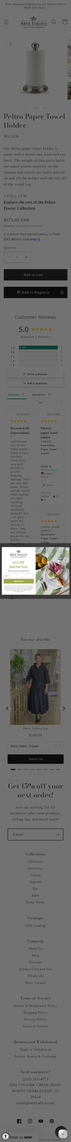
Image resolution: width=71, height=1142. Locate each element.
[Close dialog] (67, 549)
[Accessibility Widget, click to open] (5, 1136)
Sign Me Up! (18, 581)
